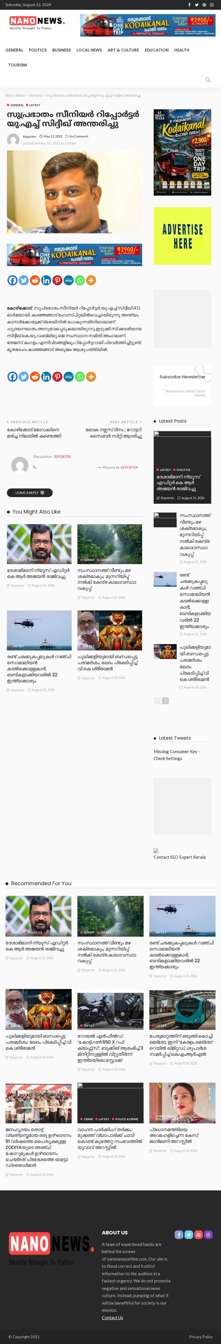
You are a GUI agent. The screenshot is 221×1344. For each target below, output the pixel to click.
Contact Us (112, 1317)
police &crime (126, 1119)
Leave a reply (27, 492)
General (14, 50)
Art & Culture (123, 50)
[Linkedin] (46, 280)
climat (89, 559)
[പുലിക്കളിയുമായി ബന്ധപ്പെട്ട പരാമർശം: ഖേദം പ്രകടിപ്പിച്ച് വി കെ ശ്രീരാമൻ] (109, 630)
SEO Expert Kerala (188, 857)
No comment (78, 136)
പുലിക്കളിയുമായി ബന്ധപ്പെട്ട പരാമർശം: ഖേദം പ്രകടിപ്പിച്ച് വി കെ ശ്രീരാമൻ (107, 662)
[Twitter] (24, 280)
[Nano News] (51, 1248)
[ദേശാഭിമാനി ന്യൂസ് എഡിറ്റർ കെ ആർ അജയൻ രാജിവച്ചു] (39, 544)
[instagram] (212, 5)
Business (61, 50)
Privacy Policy (201, 1337)
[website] (34, 467)
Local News (89, 50)
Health (181, 50)
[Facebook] (12, 280)
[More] (91, 280)
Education (157, 50)
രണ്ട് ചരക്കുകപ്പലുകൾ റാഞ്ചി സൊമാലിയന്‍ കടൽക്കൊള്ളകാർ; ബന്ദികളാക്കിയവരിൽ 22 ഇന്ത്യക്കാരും (39, 668)
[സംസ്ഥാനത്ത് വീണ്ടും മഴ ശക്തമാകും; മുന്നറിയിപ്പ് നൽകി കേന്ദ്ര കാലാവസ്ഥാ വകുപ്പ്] (109, 544)
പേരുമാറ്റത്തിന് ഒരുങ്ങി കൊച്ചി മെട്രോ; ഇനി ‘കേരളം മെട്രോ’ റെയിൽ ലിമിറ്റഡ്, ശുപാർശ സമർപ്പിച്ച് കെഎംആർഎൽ (181, 1045)
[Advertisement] (182, 319)
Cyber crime (166, 1116)
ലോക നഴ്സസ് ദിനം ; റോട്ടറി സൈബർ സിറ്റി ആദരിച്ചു (113, 432)
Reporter (30, 136)
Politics (38, 50)
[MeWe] (69, 280)
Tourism (17, 65)
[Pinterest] (57, 280)
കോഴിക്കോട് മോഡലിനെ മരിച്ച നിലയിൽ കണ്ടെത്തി (34, 432)
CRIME (88, 1119)
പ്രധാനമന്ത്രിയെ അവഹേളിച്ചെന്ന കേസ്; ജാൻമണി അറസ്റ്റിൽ (174, 1135)
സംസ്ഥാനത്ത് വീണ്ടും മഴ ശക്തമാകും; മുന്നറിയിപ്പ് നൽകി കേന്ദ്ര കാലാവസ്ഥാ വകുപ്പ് (106, 579)
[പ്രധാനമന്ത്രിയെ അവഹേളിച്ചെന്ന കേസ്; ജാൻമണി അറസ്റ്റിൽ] (182, 1103)
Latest (35, 105)
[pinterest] (204, 5)
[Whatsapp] (80, 280)
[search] (208, 79)
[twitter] (197, 5)
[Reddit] (35, 280)
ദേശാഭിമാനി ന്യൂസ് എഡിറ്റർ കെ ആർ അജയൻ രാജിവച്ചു (38, 573)
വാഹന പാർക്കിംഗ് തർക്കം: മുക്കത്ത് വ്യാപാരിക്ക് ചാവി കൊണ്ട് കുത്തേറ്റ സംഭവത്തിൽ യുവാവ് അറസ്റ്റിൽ (109, 1138)
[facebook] (189, 5)
